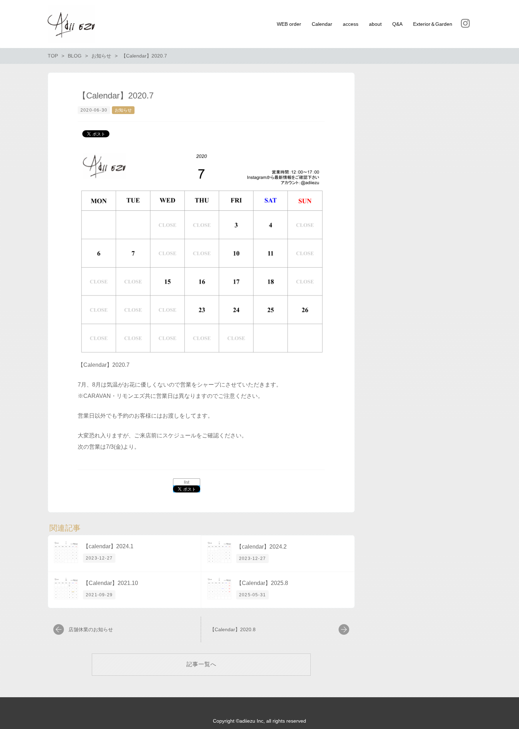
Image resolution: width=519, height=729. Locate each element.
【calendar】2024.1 (108, 546)
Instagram (465, 23)
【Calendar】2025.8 (262, 583)
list (186, 482)
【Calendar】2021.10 (110, 583)
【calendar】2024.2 (261, 547)
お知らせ (123, 110)
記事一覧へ (201, 664)
